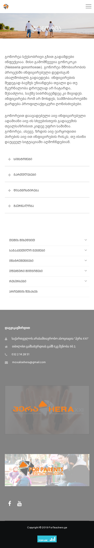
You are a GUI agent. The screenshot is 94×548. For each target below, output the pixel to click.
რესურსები (17, 281)
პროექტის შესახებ (23, 292)
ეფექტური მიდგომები (26, 271)
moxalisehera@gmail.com (29, 362)
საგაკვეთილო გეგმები (27, 251)
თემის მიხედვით (22, 240)
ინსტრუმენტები (21, 261)
